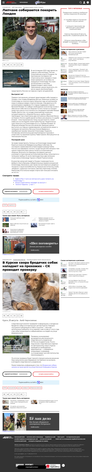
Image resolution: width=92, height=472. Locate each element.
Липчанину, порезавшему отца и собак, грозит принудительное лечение (19, 402)
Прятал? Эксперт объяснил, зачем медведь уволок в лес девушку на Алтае (78, 294)
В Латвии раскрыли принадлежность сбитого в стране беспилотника (78, 98)
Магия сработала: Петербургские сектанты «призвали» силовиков (77, 104)
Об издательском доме (73, 437)
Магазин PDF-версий (45, 439)
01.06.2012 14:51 (6, 7)
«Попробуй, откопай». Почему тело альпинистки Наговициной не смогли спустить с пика (78, 270)
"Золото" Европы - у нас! (24, 184)
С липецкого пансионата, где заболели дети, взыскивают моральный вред (75, 27)
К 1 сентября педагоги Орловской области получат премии (75, 20)
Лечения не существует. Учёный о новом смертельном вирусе (77, 275)
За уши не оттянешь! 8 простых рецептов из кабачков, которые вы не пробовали (78, 77)
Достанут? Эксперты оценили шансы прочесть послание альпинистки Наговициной (78, 264)
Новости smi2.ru (8, 254)
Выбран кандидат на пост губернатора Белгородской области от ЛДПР (46, 219)
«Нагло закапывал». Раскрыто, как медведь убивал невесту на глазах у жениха (78, 71)
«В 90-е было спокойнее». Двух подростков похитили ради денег (77, 287)
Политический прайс (20, 441)
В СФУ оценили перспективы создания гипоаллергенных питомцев (76, 111)
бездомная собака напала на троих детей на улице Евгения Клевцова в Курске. (34, 366)
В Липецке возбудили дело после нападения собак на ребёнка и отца (48, 402)
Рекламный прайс (19, 437)
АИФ (7, 60)
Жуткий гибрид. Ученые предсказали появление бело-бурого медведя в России (78, 65)
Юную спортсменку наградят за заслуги (30, 182)
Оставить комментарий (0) (46, 191)
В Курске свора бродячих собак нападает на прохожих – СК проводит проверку (75, 42)
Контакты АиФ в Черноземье (35, 437)
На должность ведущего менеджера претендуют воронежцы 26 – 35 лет (17, 231)
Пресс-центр (60, 437)
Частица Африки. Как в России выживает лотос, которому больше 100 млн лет (78, 282)
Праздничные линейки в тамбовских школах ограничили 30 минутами (75, 13)
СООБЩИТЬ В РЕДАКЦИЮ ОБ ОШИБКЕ (38, 441)
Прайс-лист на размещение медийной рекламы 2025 (70, 439)
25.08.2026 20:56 (7, 259)
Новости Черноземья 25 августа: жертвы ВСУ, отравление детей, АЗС (75, 34)
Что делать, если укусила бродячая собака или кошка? (18, 407)
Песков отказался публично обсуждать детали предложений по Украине (78, 93)
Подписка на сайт (50, 437)
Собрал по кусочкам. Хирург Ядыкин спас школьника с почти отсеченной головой (78, 82)
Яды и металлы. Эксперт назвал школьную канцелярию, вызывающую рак (77, 53)
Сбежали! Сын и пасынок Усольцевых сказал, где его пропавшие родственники (78, 59)
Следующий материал (32, 467)
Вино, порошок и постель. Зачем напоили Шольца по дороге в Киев (78, 116)
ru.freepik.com (7, 311)
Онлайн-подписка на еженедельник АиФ (26, 439)
